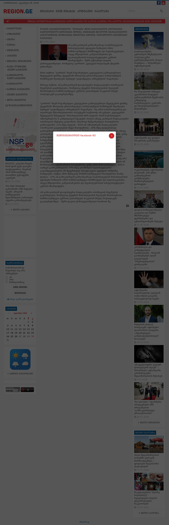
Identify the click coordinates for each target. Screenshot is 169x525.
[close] (111, 135)
